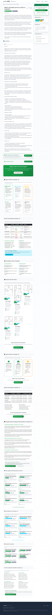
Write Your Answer (29, 161)
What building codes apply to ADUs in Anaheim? (11, 516)
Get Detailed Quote (9, 254)
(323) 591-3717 (15, 349)
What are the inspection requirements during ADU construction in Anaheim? (26, 516)
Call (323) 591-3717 (42, 10)
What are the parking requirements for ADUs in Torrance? (11, 484)
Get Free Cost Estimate (19, 416)
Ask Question (14, 1)
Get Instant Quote (19, 172)
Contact (47, 1)
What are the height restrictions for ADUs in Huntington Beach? (25, 484)
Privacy (48, 605)
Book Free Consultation (42, 12)
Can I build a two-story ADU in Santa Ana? (25, 491)
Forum (5, 4)
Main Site (38, 1)
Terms (44, 605)
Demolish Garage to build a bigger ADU (26, 475)
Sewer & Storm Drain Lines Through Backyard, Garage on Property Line (10, 476)
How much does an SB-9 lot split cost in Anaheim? (11, 524)
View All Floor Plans (19, 347)
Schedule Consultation (21, 349)
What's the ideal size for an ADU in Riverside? (10, 491)
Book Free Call (28, 155)
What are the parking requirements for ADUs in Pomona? (11, 499)
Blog (42, 1)
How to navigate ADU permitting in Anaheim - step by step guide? (25, 524)
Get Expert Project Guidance (11, 594)
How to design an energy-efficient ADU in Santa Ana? (26, 499)
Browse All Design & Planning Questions (19, 507)
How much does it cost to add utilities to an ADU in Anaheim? (11, 532)
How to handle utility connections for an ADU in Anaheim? (26, 532)
